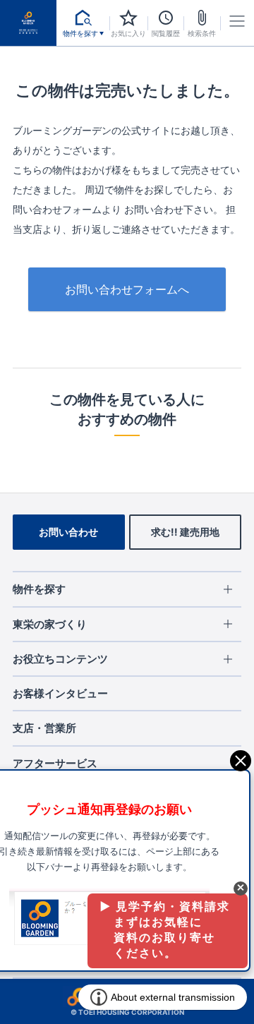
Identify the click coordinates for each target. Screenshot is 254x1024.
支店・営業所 (44, 728)
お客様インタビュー (60, 693)
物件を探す (39, 589)
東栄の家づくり (50, 624)
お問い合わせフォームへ (127, 289)
